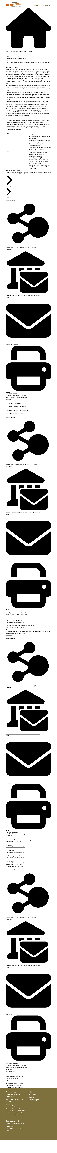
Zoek (7, 133)
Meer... (7, 60)
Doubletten (10, 861)
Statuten (9, 845)
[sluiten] (6, 629)
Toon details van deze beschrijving (16, 622)
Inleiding (8, 197)
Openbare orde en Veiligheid (14, 1084)
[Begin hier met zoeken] (28, 48)
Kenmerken (9, 187)
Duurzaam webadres (12, 394)
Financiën (10, 850)
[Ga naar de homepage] (13, 4)
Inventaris (9, 635)
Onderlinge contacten (13, 856)
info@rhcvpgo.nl (33, 1100)
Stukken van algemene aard (14, 620)
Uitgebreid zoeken (14, 170)
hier (35, 168)
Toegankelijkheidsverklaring (15, 1123)
